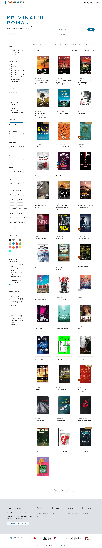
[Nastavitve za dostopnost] (84, 3)
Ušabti (80, 299)
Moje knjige (68, 8)
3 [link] (62, 490)
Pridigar (37, 176)
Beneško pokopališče (84, 238)
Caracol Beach (82, 360)
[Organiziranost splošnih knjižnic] (34, 539)
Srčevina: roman (83, 266)
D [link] (47, 44)
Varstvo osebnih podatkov (41, 521)
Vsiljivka (37, 389)
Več (10, 284)
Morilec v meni (61, 389)
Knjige (34, 8)
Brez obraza (60, 176)
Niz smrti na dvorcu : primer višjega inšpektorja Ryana (84, 82)
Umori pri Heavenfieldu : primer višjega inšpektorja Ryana (64, 82)
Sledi (12, 34)
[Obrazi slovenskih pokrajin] (75, 539)
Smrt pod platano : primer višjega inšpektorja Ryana (41, 115)
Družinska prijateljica (62, 113)
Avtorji (45, 8)
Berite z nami (56, 516)
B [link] (40, 44)
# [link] (36, 44)
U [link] (82, 44)
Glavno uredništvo (72, 513)
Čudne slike (60, 360)
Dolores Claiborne (40, 238)
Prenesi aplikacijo (16, 523)
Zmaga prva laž (61, 420)
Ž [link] (94, 44)
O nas (53, 513)
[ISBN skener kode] (87, 3)
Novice (54, 520)
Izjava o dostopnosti (60, 545)
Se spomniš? (39, 360)
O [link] (69, 44)
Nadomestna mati (83, 176)
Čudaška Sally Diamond (85, 452)
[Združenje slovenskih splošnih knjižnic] (60, 538)
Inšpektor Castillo (62, 452)
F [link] (53, 44)
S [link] (77, 44)
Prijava (97, 2)
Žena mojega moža (62, 238)
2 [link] (58, 490)
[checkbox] (16, 50)
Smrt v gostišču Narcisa (42, 299)
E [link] (51, 44)
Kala (36, 146)
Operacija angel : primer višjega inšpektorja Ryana (42, 82)
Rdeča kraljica (82, 113)
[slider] (9, 122)
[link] (73, 490)
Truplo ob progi (40, 420)
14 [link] (69, 490)
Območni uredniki (72, 516)
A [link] (38, 44)
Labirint (80, 146)
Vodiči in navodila (42, 516)
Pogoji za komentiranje (41, 526)
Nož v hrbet (38, 328)
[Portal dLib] (47, 539)
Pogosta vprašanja (42, 513)
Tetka (79, 328)
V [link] (84, 44)
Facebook (85, 513)
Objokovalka (39, 268)
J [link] (60, 44)
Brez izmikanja (61, 299)
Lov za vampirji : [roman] (64, 146)
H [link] (57, 44)
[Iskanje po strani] (91, 3)
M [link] (65, 44)
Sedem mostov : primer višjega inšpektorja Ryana (85, 207)
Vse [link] (34, 44)
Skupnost (55, 8)
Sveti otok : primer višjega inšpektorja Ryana (62, 207)
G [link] (55, 44)
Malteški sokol (39, 452)
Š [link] (79, 44)
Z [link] (92, 44)
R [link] (75, 44)
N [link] (67, 44)
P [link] (71, 44)
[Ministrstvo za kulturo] (18, 538)
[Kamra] (88, 539)
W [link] (86, 44)
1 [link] (55, 490)
